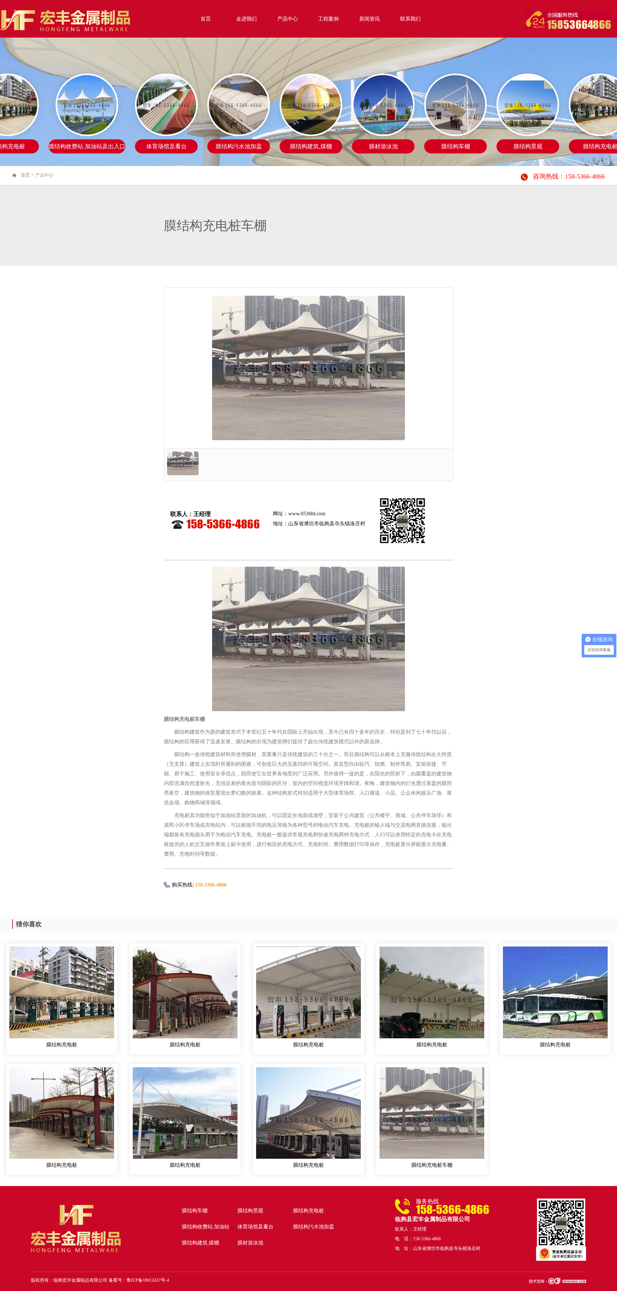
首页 (206, 19)
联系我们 (410, 19)
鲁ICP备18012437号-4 (148, 1280)
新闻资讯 (369, 19)
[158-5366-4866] (568, 19)
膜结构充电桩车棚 (431, 1165)
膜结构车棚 (195, 1210)
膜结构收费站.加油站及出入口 (216, 1226)
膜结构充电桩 (61, 1044)
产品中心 (287, 19)
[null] (61, 998)
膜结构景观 (250, 1210)
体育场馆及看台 (255, 1226)
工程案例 (328, 19)
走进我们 (246, 19)
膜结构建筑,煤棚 (200, 1242)
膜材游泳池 (250, 1242)
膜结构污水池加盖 (313, 1226)
